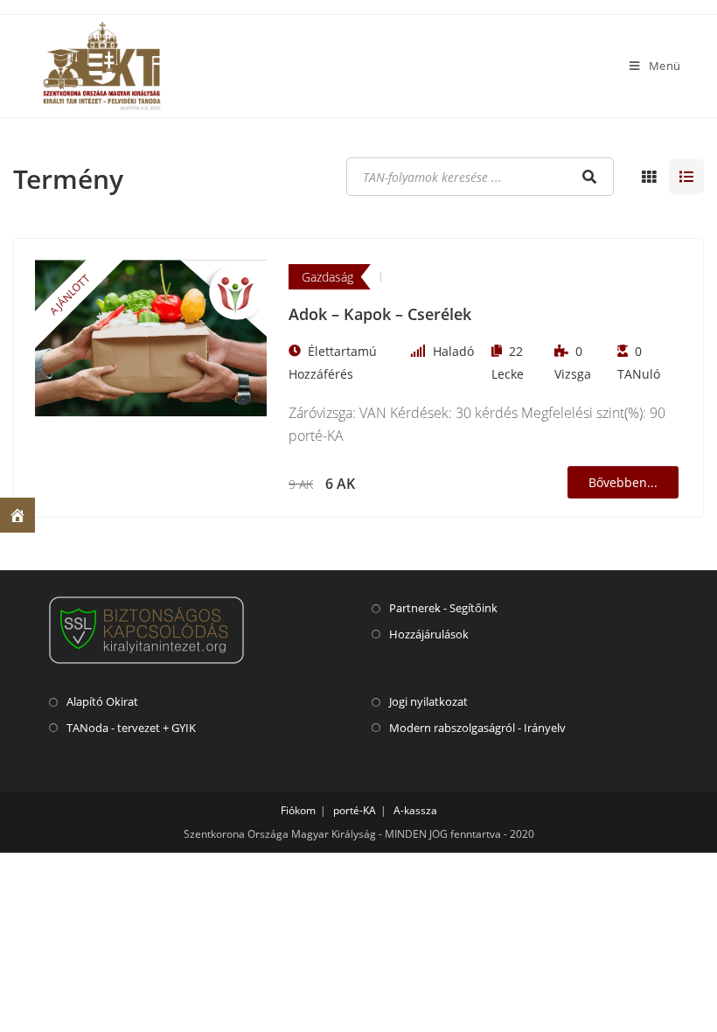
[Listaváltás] (648, 176)
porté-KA (354, 810)
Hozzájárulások (429, 634)
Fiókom (298, 810)
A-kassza (415, 810)
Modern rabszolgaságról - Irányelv (477, 728)
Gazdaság (327, 276)
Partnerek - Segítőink (443, 608)
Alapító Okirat (102, 701)
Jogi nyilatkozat (428, 701)
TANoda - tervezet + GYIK (131, 728)
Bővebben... (623, 482)
